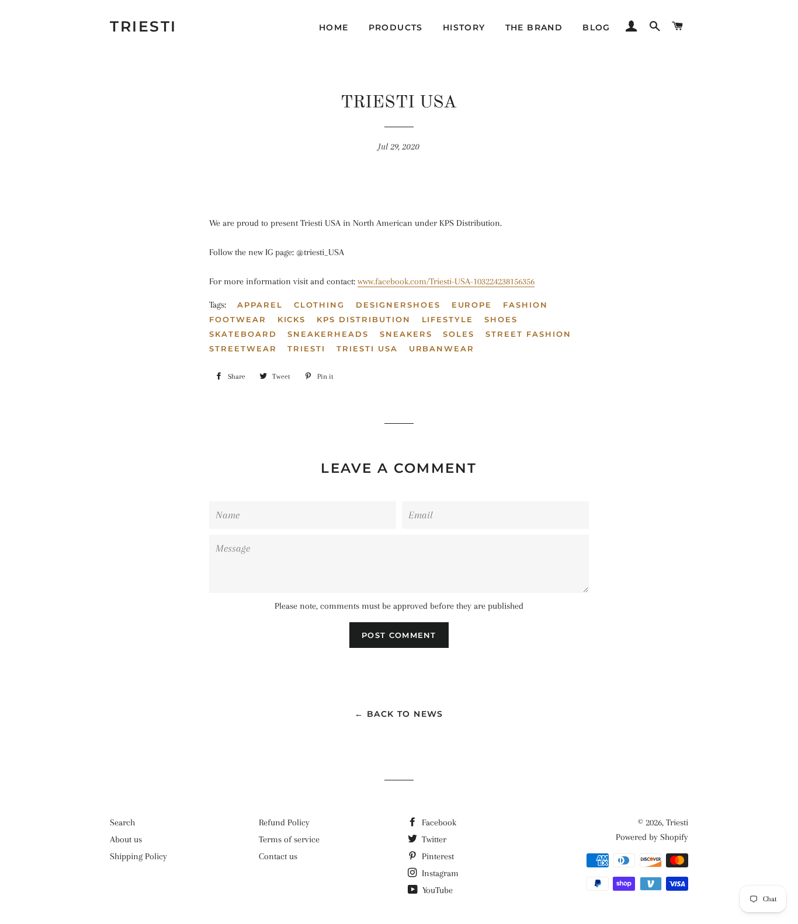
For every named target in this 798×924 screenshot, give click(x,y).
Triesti (143, 26)
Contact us (278, 856)
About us (126, 839)
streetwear (243, 348)
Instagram (439, 873)
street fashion (528, 334)
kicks (291, 319)
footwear (237, 319)
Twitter (432, 839)
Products (396, 27)
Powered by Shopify (652, 837)
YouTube (436, 890)
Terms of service (289, 839)
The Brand (534, 27)
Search (122, 822)
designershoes (398, 304)
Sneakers (406, 334)
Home (334, 27)
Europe (472, 304)
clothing (319, 304)
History (464, 27)
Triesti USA (366, 348)
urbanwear (442, 348)
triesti (306, 348)
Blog (596, 27)
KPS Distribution (363, 319)
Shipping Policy (138, 856)
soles (458, 334)
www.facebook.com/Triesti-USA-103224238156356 (446, 281)
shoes (501, 319)
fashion (525, 304)
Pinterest (436, 856)
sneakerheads (327, 334)
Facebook (437, 822)
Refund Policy (284, 822)
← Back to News (399, 714)
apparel (260, 304)
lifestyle (448, 319)
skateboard (243, 334)
